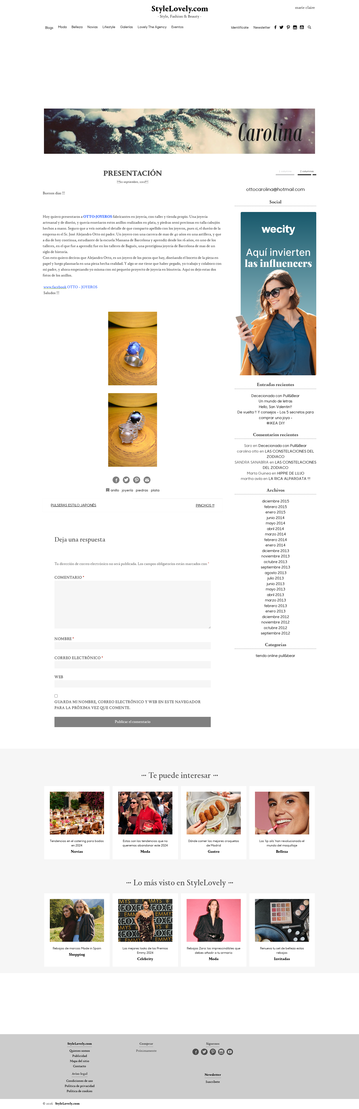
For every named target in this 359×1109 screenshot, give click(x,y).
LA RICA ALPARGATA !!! (289, 478)
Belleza (77, 27)
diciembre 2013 (275, 550)
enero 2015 (275, 512)
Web (58, 677)
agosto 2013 (275, 572)
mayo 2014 (275, 523)
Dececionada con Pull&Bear (275, 395)
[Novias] (77, 833)
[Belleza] (282, 833)
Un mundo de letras (275, 401)
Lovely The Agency (152, 27)
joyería (127, 490)
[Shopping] (77, 940)
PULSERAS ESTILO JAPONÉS (73, 505)
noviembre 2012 (275, 622)
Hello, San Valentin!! (275, 406)
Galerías (126, 27)
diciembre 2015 (275, 501)
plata (155, 490)
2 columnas (307, 171)
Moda (62, 27)
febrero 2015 (275, 506)
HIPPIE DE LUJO (290, 473)
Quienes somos (79, 1051)
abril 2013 (275, 594)
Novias (92, 27)
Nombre (64, 639)
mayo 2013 (275, 589)
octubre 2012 (275, 627)
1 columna (285, 171)
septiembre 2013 (275, 567)
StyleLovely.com (179, 9)
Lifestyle (109, 27)
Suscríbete (213, 1082)
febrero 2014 (275, 539)
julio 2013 (275, 578)
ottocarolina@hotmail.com (275, 189)
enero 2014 (275, 545)
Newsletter (261, 27)
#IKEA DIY (275, 423)
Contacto (79, 1066)
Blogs (49, 27)
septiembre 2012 (275, 633)
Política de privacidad (80, 1086)
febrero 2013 (275, 605)
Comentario (69, 578)
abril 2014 (275, 528)
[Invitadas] (282, 940)
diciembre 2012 (275, 616)
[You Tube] (302, 28)
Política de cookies (79, 1091)
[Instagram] (295, 28)
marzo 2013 (275, 600)
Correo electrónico (78, 658)
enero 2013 (275, 611)
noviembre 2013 (275, 556)
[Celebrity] (145, 940)
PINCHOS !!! (205, 505)
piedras (142, 490)
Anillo (115, 490)
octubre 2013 (275, 561)
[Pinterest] (288, 28)
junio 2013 (276, 583)
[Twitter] (281, 28)
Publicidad (79, 1056)
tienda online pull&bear (275, 655)
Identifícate (240, 27)
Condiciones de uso (79, 1081)
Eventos (177, 27)
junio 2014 (276, 517)
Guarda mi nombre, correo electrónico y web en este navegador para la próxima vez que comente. (127, 705)
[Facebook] (275, 28)
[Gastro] (214, 833)
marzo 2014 (275, 534)
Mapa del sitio (79, 1061)
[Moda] (145, 833)
